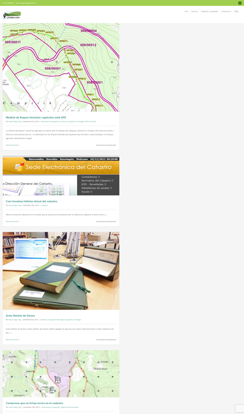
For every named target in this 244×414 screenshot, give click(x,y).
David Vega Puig (15, 121)
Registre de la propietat (70, 407)
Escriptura (64, 121)
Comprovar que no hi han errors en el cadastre (34, 403)
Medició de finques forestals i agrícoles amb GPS (36, 117)
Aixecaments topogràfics (50, 121)
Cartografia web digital (56, 319)
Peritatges (80, 121)
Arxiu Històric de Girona (20, 315)
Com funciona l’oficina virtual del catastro (31, 201)
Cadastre (44, 205)
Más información (12, 145)
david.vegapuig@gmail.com (26, 3)
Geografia (72, 121)
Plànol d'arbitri (90, 121)
